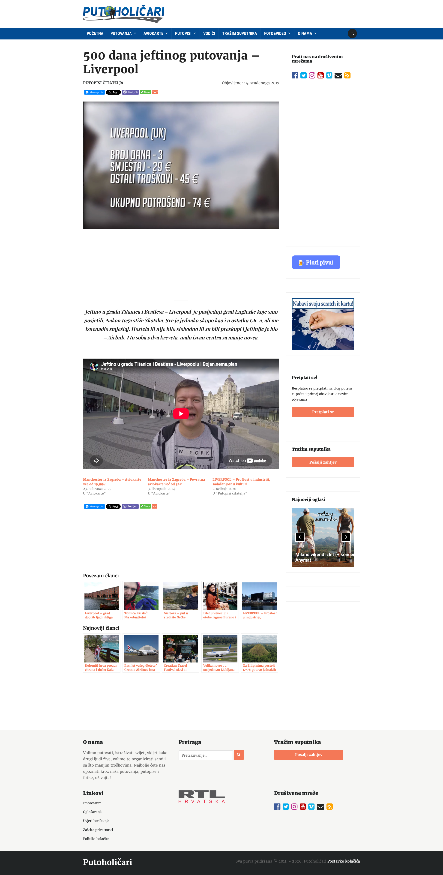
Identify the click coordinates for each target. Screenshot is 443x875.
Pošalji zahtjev (323, 462)
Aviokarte (154, 33)
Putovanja (122, 33)
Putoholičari (107, 862)
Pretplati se (323, 412)
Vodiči (209, 33)
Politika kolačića (96, 839)
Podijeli (133, 92)
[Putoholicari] (123, 13)
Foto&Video (275, 33)
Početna (95, 33)
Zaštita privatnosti (98, 830)
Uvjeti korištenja (96, 821)
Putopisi (183, 33)
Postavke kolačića (343, 861)
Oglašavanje (92, 812)
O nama (305, 33)
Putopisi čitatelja (103, 83)
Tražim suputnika (239, 33)
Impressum (92, 803)
